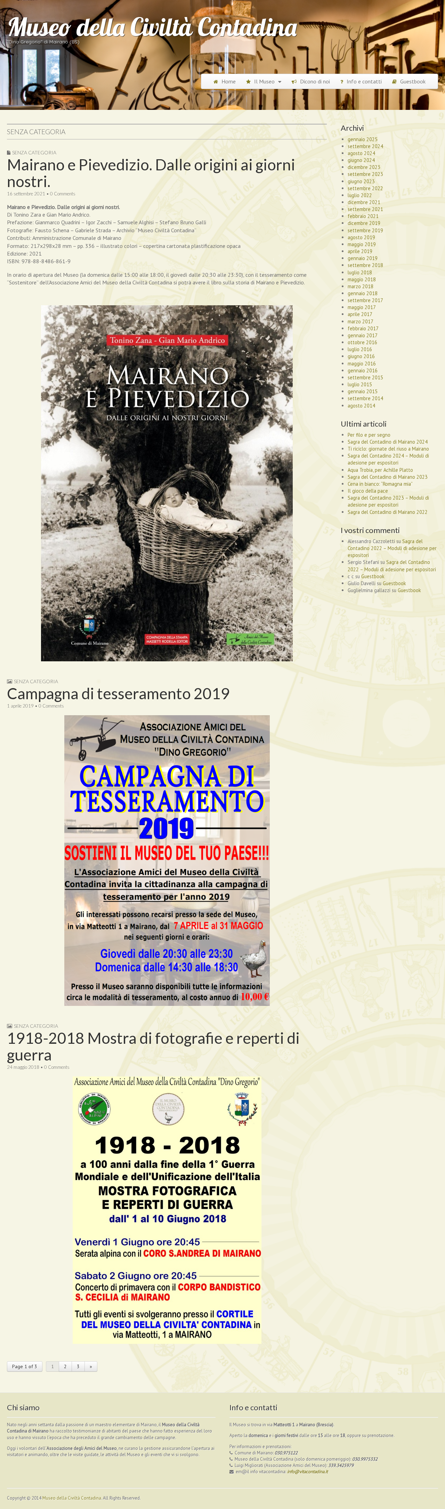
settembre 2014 (365, 398)
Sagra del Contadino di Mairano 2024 (388, 441)
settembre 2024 (365, 146)
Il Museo (264, 81)
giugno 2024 (361, 160)
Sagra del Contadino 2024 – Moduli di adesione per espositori (388, 459)
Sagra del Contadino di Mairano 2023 (388, 477)
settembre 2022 (365, 188)
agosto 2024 (361, 153)
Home (228, 81)
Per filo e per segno (369, 434)
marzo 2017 (360, 321)
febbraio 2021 (363, 216)
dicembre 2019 (364, 223)
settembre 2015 (365, 377)
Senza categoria (34, 152)
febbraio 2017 (363, 328)
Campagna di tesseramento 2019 (118, 693)
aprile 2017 (360, 314)
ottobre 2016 (362, 342)
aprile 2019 (360, 251)
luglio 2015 (360, 384)
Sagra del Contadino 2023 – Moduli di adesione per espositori (388, 501)
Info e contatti (364, 81)
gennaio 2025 (363, 139)
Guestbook (413, 81)
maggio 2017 (362, 307)
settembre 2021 (365, 209)
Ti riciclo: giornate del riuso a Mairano (388, 448)
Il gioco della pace (368, 490)
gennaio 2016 (363, 370)
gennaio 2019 (363, 258)
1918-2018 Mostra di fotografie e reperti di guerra (153, 1046)
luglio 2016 (360, 349)
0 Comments (62, 193)
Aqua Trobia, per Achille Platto (380, 470)
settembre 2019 (365, 230)
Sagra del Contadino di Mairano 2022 (388, 512)
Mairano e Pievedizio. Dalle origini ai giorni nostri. (151, 172)
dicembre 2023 (364, 167)
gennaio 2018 (363, 293)
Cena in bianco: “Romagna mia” (380, 484)
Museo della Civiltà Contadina (152, 26)
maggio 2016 (362, 363)
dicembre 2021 (364, 202)
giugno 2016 (361, 356)
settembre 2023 (365, 174)
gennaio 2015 (363, 391)
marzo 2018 (360, 286)
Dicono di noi (315, 81)
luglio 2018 (360, 272)
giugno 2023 (361, 181)
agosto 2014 (361, 405)
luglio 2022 (360, 195)
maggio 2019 (362, 244)
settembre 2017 (365, 300)
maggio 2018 (362, 279)
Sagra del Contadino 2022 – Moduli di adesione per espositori (392, 548)
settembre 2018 (365, 265)
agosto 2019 (361, 237)
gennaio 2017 (363, 335)
